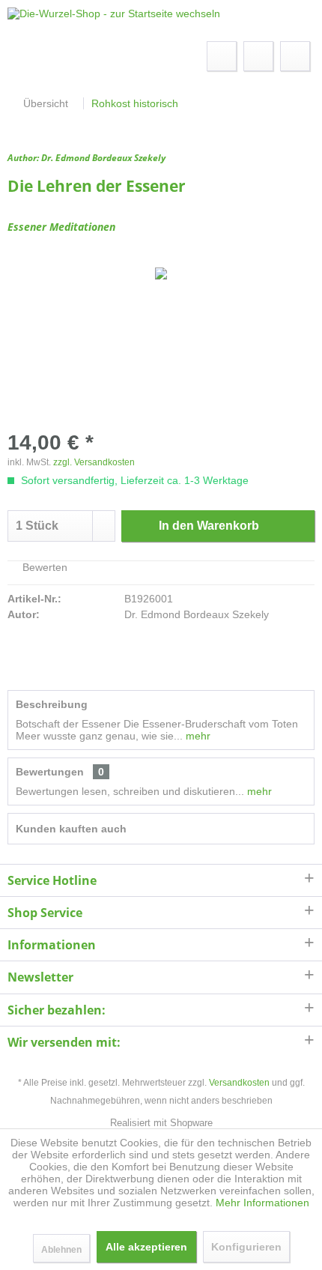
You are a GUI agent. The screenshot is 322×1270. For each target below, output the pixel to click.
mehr (196, 736)
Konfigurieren (246, 1247)
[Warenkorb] (295, 56)
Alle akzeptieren (146, 1247)
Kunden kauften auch (71, 829)
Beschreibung (52, 704)
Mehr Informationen (262, 1203)
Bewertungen (50, 772)
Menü (46, 56)
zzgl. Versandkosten (94, 462)
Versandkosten (239, 1082)
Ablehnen (61, 1250)
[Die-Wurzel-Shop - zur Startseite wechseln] (113, 20)
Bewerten (43, 567)
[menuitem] (31, 56)
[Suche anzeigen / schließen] (222, 56)
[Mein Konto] (258, 56)
